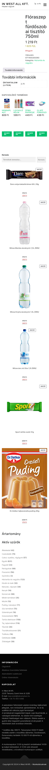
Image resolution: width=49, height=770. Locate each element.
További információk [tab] (14, 70)
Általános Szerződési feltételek (14, 670)
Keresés (5, 155)
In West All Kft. (15, 3)
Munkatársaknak (39, 764)
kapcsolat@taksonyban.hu (19, 696)
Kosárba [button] (7, 133)
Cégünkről (6, 666)
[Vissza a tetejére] (24, 758)
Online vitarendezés (10, 677)
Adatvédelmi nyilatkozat (12, 674)
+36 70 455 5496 (16, 699)
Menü (45, 5)
